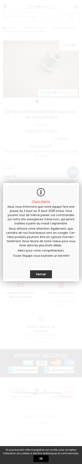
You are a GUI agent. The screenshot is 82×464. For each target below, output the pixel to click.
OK (41, 458)
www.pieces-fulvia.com (43, 219)
